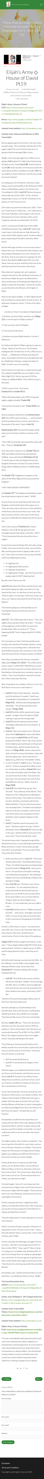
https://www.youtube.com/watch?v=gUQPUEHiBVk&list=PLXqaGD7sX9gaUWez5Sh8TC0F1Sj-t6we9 (22, 1288)
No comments (22, 99)
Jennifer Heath (30, 89)
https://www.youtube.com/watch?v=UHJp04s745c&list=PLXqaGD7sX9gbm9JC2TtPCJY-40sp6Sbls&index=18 (22, 110)
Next (38, 1379)
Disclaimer (6, 1463)
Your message (6, 1398)
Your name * (6, 1417)
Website (4, 1433)
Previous (7, 1379)
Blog (29, 92)
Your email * (6, 1425)
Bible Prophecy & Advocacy (16, 92)
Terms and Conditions (10, 1467)
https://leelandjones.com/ (31, 128)
